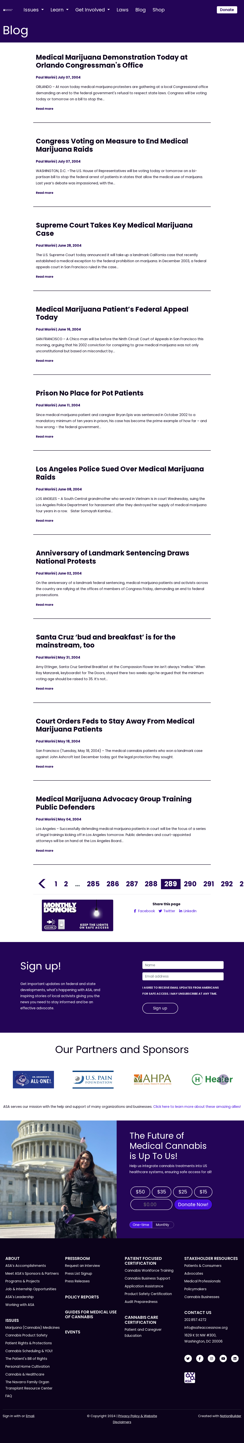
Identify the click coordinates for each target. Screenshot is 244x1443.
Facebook (146, 911)
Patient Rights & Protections (28, 1343)
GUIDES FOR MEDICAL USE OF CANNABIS (91, 1314)
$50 (140, 1191)
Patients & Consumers (202, 1265)
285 (93, 884)
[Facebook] (200, 1358)
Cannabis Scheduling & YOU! (29, 1351)
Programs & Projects (22, 1281)
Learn (58, 9)
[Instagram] (211, 1358)
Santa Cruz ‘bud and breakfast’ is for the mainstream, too (106, 641)
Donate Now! (193, 1204)
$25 (182, 1191)
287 (132, 884)
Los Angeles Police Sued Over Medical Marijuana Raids (120, 473)
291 (208, 884)
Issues (32, 9)
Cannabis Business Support (147, 1278)
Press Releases (77, 1281)
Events (72, 1332)
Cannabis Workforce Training (149, 1270)
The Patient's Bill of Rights (26, 1358)
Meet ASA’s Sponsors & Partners (32, 1273)
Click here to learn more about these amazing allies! (197, 1106)
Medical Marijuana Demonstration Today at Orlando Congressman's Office (112, 61)
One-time (141, 1224)
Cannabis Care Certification (141, 1319)
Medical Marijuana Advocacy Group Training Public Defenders (114, 803)
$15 (203, 1191)
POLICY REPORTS (82, 1297)
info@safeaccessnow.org (206, 1327)
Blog (140, 9)
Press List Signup (78, 1273)
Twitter (169, 911)
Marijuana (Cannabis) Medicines (32, 1327)
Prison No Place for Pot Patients (90, 393)
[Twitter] (188, 1358)
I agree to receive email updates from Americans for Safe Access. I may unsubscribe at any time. (180, 991)
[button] (20, 1080)
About (12, 1258)
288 (151, 884)
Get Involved (90, 9)
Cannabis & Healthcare (24, 1374)
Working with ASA (19, 1304)
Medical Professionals (202, 1281)
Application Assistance (144, 1286)
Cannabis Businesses (201, 1297)
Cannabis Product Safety (26, 1335)
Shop (159, 9)
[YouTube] (223, 1358)
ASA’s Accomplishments (25, 1265)
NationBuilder (230, 1416)
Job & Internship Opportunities (30, 1289)
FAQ (8, 1396)
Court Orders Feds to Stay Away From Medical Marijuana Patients (115, 725)
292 (227, 884)
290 (190, 884)
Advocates (193, 1273)
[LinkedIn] (235, 1358)
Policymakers (195, 1289)
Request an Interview (82, 1265)
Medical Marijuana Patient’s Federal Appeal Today (112, 313)
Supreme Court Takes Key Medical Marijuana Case (114, 229)
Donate (227, 9)
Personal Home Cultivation (27, 1366)
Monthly (162, 1224)
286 (113, 884)
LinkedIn (189, 911)
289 (171, 884)
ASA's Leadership (19, 1297)
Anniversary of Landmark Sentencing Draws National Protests (112, 557)
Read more (44, 109)
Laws (123, 9)
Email (30, 1416)
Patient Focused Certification (143, 1261)
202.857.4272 (195, 1319)
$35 (161, 1191)
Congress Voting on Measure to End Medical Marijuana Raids (112, 145)
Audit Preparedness (141, 1301)
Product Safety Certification (148, 1293)
